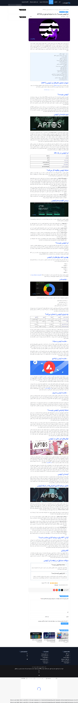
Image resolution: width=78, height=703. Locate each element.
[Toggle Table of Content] (66, 54)
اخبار (59, 2)
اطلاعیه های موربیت (25, 2)
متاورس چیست (66, 657)
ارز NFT (67, 654)
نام (67, 612)
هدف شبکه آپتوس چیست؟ (62, 78)
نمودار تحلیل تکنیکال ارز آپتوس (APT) (60, 55)
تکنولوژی (56, 2)
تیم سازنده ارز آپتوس (63, 58)
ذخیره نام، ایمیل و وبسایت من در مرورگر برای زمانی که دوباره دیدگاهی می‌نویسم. (52, 621)
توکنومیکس (64, 65)
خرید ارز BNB (41, 668)
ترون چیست (45, 662)
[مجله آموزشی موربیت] (66, 3)
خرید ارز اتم (27, 668)
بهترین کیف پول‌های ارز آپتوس (61, 64)
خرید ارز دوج (31, 668)
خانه (67, 9)
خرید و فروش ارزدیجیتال (34, 2)
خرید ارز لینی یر (21, 668)
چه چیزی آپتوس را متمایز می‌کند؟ (61, 66)
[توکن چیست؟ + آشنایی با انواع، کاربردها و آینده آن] (36, 635)
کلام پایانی (64, 76)
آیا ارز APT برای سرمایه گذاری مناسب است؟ (59, 75)
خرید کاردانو (47, 668)
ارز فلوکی (16, 668)
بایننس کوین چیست (44, 659)
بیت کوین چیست (44, 654)
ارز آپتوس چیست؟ (63, 63)
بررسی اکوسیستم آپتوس (63, 61)
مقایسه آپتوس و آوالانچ (63, 68)
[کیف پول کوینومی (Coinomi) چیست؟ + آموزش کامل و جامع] (62, 635)
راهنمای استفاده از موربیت (44, 2)
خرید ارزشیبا (36, 668)
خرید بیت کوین (52, 668)
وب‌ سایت (47, 616)
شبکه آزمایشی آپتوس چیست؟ (61, 70)
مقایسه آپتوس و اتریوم (63, 69)
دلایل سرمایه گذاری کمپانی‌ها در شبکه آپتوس (59, 74)
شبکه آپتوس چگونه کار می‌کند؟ (61, 60)
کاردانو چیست (45, 657)
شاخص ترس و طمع (65, 661)
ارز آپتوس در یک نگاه (63, 59)
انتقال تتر (67, 655)
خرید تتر (61, 668)
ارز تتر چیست (45, 661)
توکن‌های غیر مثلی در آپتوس (61, 71)
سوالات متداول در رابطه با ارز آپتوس (60, 77)
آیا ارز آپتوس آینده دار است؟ (62, 79)
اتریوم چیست (66, 662)
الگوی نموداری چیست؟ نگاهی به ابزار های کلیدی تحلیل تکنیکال (49, 640)
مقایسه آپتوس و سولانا (63, 67)
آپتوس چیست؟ (64, 56)
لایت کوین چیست (44, 655)
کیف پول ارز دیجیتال (65, 659)
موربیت (67, 16)
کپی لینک (56, 585)
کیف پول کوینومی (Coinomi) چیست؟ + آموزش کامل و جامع (63, 640)
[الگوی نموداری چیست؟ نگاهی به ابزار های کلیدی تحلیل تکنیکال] (49, 635)
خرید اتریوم (58, 668)
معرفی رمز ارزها (62, 12)
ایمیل (67, 616)
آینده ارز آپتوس (64, 73)
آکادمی (51, 2)
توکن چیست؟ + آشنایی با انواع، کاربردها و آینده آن (37, 640)
